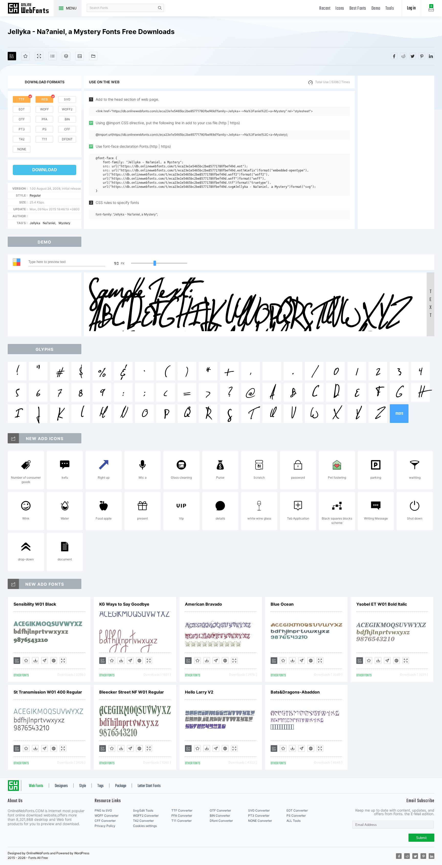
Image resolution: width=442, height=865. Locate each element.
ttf (22, 99)
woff (44, 109)
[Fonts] (93, 56)
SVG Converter (259, 810)
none (21, 149)
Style (82, 786)
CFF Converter (105, 821)
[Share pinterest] (421, 56)
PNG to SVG (103, 810)
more (399, 413)
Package (120, 786)
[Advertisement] (396, 152)
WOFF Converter (106, 815)
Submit (421, 838)
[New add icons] (13, 438)
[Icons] (79, 56)
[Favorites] (25, 56)
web (44, 99)
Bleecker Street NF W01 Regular (131, 692)
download (44, 170)
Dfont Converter (221, 821)
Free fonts (31, 9)
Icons (339, 8)
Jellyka (35, 223)
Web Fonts (36, 786)
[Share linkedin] (431, 56)
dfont (67, 139)
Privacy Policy (105, 826)
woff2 (67, 109)
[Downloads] (35, 660)
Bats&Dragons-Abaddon (295, 692)
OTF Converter (220, 810)
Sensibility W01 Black (35, 604)
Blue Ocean (282, 604)
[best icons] (13, 584)
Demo (375, 8)
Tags (100, 786)
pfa (44, 119)
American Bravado (203, 604)
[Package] (66, 56)
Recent (324, 8)
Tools (389, 8)
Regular (35, 195)
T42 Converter (143, 821)
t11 (44, 139)
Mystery (64, 223)
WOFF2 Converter (146, 815)
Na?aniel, (49, 223)
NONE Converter (260, 821)
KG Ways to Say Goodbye (124, 604)
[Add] (12, 56)
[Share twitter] (412, 56)
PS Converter (296, 815)
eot (22, 109)
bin (67, 119)
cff (67, 129)
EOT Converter (297, 810)
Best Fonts (357, 8)
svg (67, 99)
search (160, 8)
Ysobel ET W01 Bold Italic (381, 604)
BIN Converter (220, 815)
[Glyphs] (52, 56)
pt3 (22, 129)
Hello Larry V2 (199, 692)
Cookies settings (145, 826)
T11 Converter (181, 821)
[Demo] (39, 56)
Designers (61, 786)
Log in (411, 8)
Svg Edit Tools (143, 810)
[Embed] (53, 660)
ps (44, 129)
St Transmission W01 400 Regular (48, 692)
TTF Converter (181, 810)
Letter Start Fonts (149, 786)
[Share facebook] (394, 56)
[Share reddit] (403, 56)
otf (22, 119)
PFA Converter (181, 815)
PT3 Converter (258, 815)
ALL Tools (293, 821)
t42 (22, 139)
